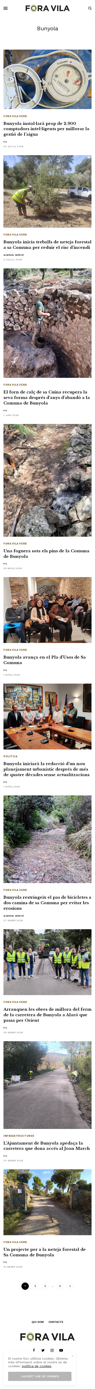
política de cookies (36, 1366)
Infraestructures (18, 1135)
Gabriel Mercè (13, 255)
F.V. (5, 141)
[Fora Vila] (48, 8)
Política (10, 756)
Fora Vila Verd (15, 116)
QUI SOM (38, 1322)
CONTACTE (55, 1322)
